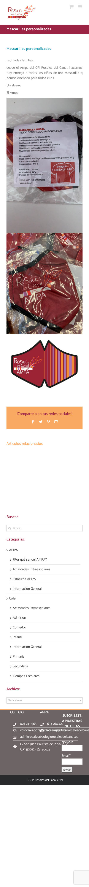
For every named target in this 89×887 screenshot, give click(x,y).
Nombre (67, 742)
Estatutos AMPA (24, 579)
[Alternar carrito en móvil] (71, 6)
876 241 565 (28, 724)
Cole (12, 598)
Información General (27, 588)
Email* (66, 756)
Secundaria (20, 666)
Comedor (19, 627)
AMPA (13, 550)
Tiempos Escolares (26, 676)
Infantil (17, 637)
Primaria (18, 656)
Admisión (19, 617)
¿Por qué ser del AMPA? (30, 559)
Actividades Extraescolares (31, 569)
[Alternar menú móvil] (80, 6)
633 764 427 (55, 724)
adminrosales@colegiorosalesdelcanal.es (49, 737)
